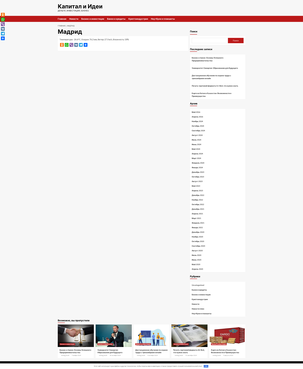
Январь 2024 (197, 167)
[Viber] (2, 24)
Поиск (193, 31)
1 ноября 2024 (76, 355)
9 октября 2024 (153, 355)
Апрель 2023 (197, 190)
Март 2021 (196, 218)
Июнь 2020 (196, 260)
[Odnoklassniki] (2, 14)
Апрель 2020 (197, 269)
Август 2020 (197, 250)
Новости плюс (198, 309)
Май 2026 (196, 112)
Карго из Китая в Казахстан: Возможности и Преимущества (211, 94)
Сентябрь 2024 (198, 130)
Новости (73, 19)
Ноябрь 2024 (197, 121)
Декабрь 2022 (198, 195)
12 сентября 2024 (191, 355)
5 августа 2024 (228, 355)
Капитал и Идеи (80, 6)
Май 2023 (196, 186)
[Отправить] (2, 38)
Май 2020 (196, 264)
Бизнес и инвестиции (92, 19)
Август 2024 (197, 135)
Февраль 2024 (198, 163)
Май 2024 (196, 149)
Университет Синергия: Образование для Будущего (215, 68)
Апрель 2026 (197, 117)
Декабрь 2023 (198, 172)
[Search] (243, 19)
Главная (62, 19)
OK (206, 366)
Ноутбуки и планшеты (163, 19)
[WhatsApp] (2, 19)
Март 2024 (196, 158)
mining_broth (65, 355)
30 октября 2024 (115, 355)
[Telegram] (2, 33)
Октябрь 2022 (198, 204)
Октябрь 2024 (198, 126)
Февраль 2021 (198, 223)
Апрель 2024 (197, 154)
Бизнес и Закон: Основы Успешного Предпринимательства (207, 59)
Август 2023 (197, 181)
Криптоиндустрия (138, 19)
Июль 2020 (196, 255)
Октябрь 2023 (198, 177)
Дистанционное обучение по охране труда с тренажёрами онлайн (211, 76)
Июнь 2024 (196, 144)
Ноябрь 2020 (197, 237)
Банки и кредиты (116, 19)
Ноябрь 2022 (197, 200)
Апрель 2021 (197, 214)
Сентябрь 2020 (198, 246)
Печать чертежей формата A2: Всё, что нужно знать (215, 86)
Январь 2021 (197, 227)
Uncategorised (198, 285)
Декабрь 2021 (198, 209)
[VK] (2, 29)
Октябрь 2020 (198, 241)
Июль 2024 (196, 140)
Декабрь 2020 (198, 232)
